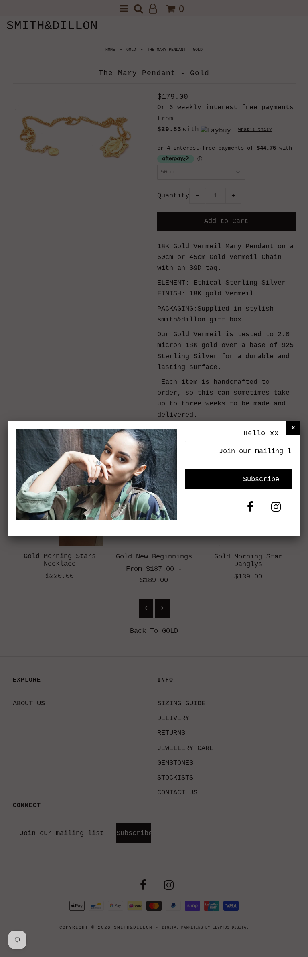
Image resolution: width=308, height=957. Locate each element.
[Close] (293, 427)
